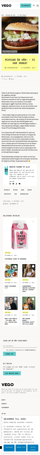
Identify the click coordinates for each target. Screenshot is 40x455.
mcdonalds (7, 190)
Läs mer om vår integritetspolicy (19, 441)
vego (15, 194)
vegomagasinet (24, 194)
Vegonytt (4, 403)
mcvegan (15, 190)
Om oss (4, 413)
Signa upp (9, 353)
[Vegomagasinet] (6, 5)
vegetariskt (7, 194)
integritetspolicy (30, 350)
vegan (22, 190)
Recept (3, 400)
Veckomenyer (5, 407)
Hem (2, 15)
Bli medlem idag (12, 373)
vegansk (29, 190)
